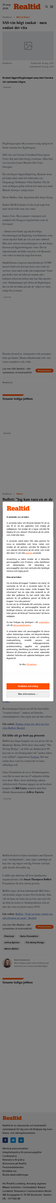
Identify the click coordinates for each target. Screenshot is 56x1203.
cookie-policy (44, 622)
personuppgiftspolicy (21, 625)
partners (29, 553)
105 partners (31, 664)
